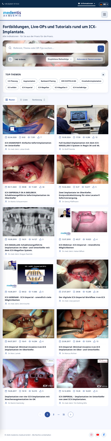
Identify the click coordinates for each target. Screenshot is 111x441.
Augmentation (29, 81)
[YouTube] (97, 434)
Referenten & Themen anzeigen (89, 59)
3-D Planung (13, 81)
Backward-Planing (48, 81)
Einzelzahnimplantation (91, 81)
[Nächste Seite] (70, 414)
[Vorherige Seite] (40, 414)
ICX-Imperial (27, 87)
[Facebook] (103, 434)
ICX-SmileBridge (79, 87)
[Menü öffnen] (104, 14)
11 (64, 414)
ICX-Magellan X (61, 87)
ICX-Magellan (43, 87)
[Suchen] (101, 48)
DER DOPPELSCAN (68, 81)
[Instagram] (91, 434)
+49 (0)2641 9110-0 (11, 4)
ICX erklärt (12, 87)
